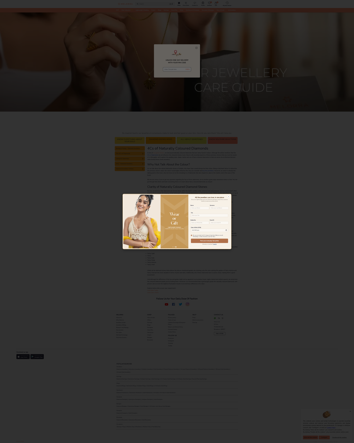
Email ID (212, 220)
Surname (212, 205)
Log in (215, 244)
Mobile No (193, 220)
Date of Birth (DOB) (196, 227)
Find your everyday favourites (209, 241)
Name (192, 205)
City (192, 212)
